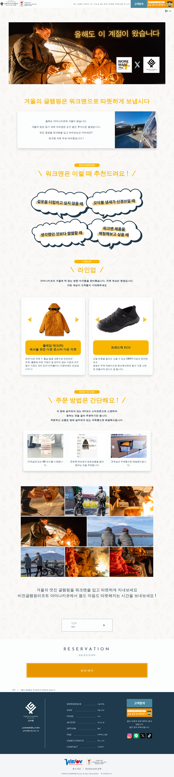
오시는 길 (96, 4)
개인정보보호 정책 (93, 769)
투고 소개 (127, 4)
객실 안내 (86, 4)
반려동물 (111, 4)
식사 (91, 4)
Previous (29, 319)
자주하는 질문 (119, 4)
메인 (74, 4)
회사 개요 (76, 769)
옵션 (101, 4)
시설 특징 (80, 4)
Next (77, 319)
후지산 (106, 4)
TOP (14, 690)
